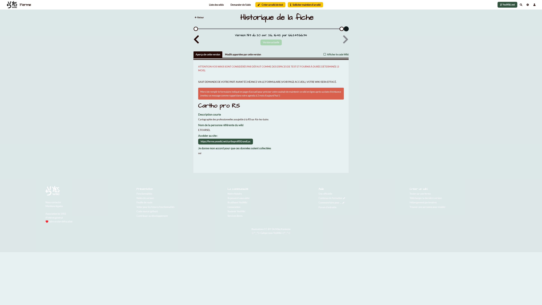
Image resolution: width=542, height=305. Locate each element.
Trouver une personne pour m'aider (428, 206)
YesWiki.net (508, 4)
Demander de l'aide (240, 4)
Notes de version (145, 198)
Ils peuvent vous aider (239, 198)
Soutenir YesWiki (236, 211)
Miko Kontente (283, 229)
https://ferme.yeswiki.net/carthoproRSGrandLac (226, 141)
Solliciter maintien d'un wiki (306, 4)
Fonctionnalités (144, 193)
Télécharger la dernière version (426, 198)
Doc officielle (325, 193)
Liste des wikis (216, 4)
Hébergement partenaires (423, 202)
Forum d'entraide (327, 207)
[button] (534, 4)
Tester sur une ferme (420, 193)
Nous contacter (53, 202)
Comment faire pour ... (330, 202)
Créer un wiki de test (272, 4)
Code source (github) (147, 211)
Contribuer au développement (152, 215)
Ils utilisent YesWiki (237, 202)
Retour (200, 17)
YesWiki (277, 232)
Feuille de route (144, 202)
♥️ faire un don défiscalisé (58, 221)
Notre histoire (235, 193)
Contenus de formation (330, 198)
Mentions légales (54, 206)
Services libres (235, 215)
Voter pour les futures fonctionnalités (155, 206)
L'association (234, 206)
